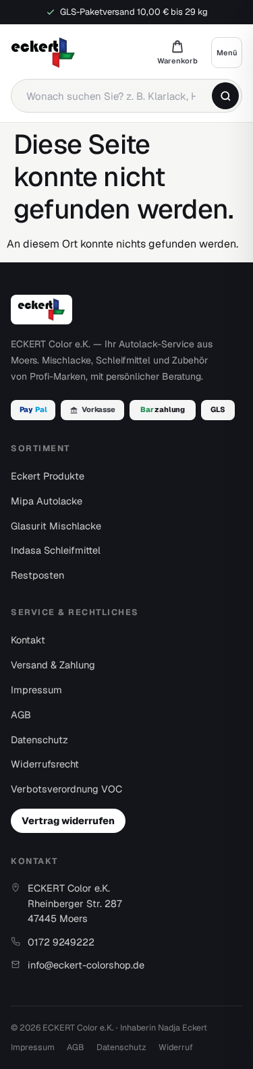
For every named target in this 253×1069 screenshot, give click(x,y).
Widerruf (176, 1047)
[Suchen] (225, 95)
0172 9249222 (61, 941)
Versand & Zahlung (53, 664)
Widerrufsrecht (45, 763)
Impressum (36, 689)
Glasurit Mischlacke (56, 525)
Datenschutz (39, 739)
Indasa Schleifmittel (56, 550)
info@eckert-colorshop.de (86, 964)
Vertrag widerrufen (68, 820)
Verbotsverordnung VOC (66, 788)
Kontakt (28, 639)
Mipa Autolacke (46, 500)
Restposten (37, 575)
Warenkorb (177, 52)
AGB (21, 714)
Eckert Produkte (47, 475)
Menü (227, 52)
